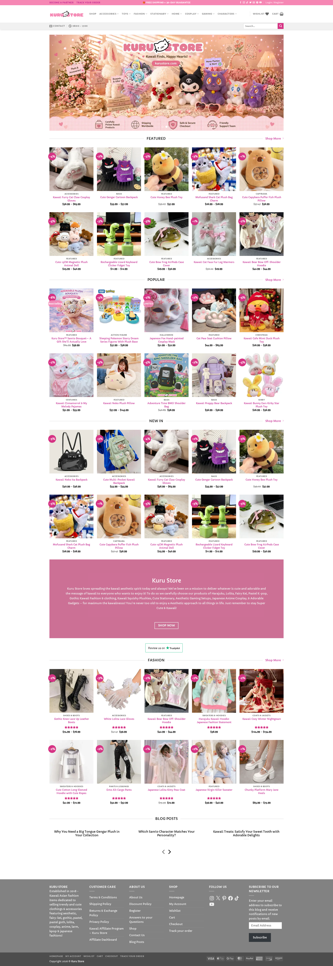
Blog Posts (136, 942)
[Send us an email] (254, 2)
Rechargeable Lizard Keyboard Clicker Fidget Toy (119, 264)
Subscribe (260, 937)
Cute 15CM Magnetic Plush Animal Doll (71, 264)
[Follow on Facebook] (241, 2)
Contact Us (137, 935)
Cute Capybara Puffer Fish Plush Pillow (261, 199)
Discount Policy (140, 904)
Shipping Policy (100, 904)
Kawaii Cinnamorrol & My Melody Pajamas (71, 405)
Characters (226, 13)
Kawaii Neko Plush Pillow (119, 403)
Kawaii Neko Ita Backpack (71, 479)
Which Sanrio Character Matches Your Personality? (166, 833)
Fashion (139, 13)
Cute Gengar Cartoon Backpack (119, 197)
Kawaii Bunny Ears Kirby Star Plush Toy (261, 405)
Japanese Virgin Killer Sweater (214, 790)
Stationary (158, 13)
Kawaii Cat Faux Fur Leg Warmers (214, 262)
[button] (275, 2)
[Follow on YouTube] (260, 2)
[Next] (274, 82)
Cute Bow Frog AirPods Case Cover (166, 264)
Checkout (176, 924)
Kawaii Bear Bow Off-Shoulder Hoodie (262, 264)
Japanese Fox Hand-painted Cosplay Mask (166, 340)
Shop (92, 13)
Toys (125, 13)
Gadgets (73, 603)
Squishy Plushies (139, 598)
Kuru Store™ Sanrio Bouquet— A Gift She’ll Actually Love (71, 340)
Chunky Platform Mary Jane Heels (261, 791)
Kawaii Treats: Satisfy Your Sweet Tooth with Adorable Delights (246, 833)
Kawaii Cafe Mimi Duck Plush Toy (262, 340)
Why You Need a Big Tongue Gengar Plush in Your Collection (86, 833)
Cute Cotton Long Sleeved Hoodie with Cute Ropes (71, 791)
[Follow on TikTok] (247, 2)
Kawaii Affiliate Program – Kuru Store (106, 931)
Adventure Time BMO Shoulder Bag (166, 405)
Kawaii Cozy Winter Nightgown (261, 719)
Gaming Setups (200, 598)
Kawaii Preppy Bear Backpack (214, 403)
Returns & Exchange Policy (103, 913)
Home (176, 13)
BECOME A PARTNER (61, 2)
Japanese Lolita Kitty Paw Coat (166, 790)
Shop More (273, 138)
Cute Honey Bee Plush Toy (166, 197)
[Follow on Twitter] (250, 2)
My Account (177, 904)
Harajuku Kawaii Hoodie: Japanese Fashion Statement (214, 720)
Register (135, 910)
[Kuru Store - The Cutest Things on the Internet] (66, 14)
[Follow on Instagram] (244, 2)
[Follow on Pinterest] (257, 2)
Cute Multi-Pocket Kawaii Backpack (119, 481)
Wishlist (175, 910)
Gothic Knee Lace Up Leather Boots (71, 720)
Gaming (207, 13)
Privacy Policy (99, 922)
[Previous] (58, 82)
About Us (135, 897)
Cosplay (191, 13)
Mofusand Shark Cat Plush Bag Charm (214, 199)
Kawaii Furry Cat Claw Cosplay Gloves (71, 199)
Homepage (176, 897)
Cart (172, 917)
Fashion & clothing (103, 598)
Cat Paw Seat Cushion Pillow (214, 338)
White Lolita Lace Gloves (119, 719)
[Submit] (281, 26)
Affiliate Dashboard (103, 939)
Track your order (88, 2)
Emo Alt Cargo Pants (119, 790)
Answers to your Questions (140, 920)
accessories (107, 13)
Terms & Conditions (103, 897)
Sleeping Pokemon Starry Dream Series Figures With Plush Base (119, 340)
